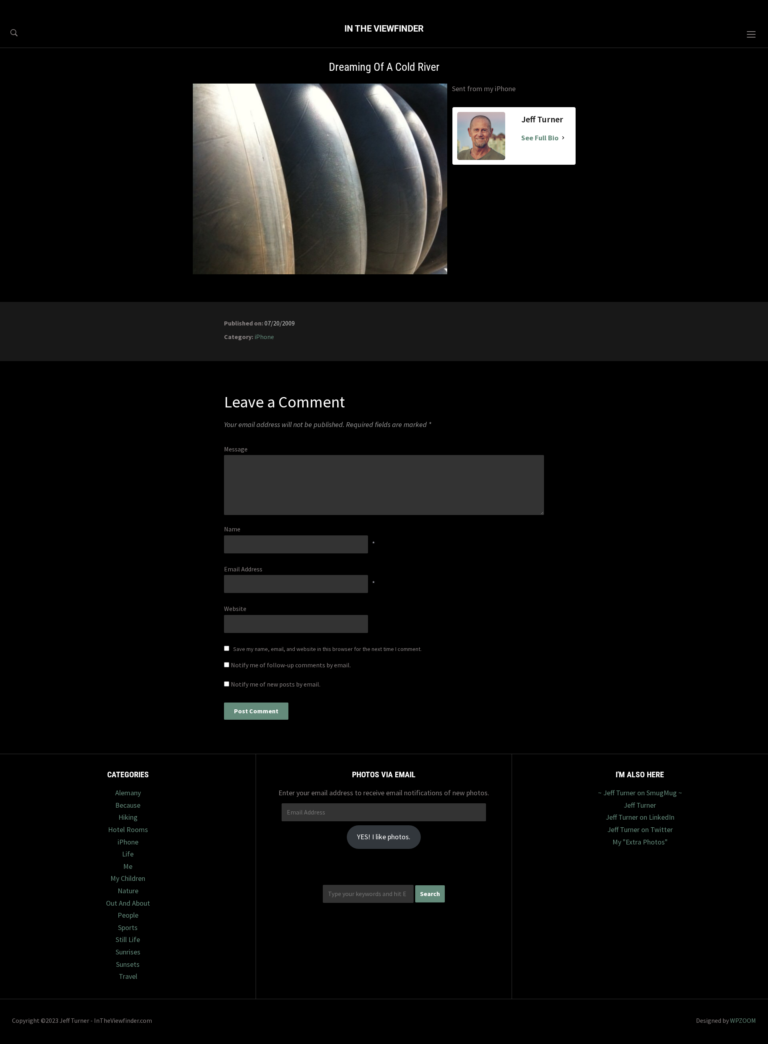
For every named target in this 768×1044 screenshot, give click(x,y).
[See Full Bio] (563, 138)
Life (128, 853)
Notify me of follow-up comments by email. (291, 665)
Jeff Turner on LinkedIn (640, 817)
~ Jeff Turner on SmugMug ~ (640, 792)
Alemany (128, 792)
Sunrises (128, 951)
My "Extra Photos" (640, 841)
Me (127, 866)
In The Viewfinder (384, 29)
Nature (128, 890)
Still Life (128, 939)
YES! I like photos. (383, 836)
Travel (128, 976)
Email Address (243, 569)
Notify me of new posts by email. (275, 684)
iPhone (264, 337)
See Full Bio (539, 137)
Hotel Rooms (128, 829)
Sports (128, 927)
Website (235, 609)
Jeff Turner (640, 805)
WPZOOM (743, 1020)
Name (232, 529)
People (128, 915)
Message (236, 449)
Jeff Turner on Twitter (640, 829)
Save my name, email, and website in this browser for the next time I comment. (327, 649)
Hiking (128, 817)
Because (127, 805)
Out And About (128, 903)
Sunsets (128, 964)
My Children (127, 878)
